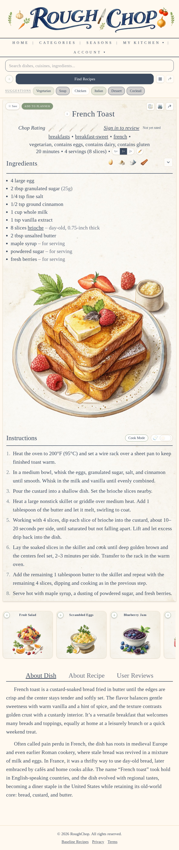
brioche (36, 228)
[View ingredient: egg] (110, 162)
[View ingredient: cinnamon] (144, 162)
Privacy (98, 842)
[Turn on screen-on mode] (162, 438)
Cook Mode (136, 438)
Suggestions (18, 90)
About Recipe (87, 675)
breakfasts (59, 136)
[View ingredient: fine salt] (133, 162)
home (20, 42)
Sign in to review (121, 128)
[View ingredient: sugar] (121, 162)
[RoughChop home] (89, 19)
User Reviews (135, 675)
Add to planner (37, 106)
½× (116, 151)
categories (57, 42)
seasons (99, 42)
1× (123, 151)
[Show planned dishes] (150, 106)
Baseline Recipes (75, 842)
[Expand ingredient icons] (168, 162)
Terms (112, 842)
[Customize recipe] (139, 151)
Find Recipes (84, 79)
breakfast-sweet (91, 136)
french (120, 136)
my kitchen (143, 42)
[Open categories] (160, 79)
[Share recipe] (170, 106)
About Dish (41, 675)
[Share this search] (170, 79)
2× (130, 151)
